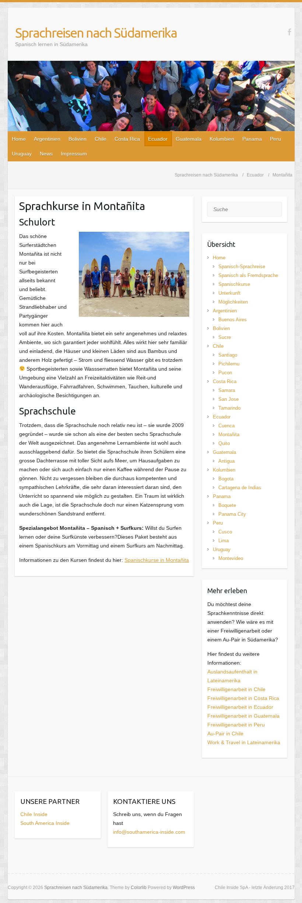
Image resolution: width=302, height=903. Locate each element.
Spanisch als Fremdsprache (248, 275)
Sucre (224, 337)
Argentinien (47, 139)
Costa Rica (127, 139)
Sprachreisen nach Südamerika (96, 32)
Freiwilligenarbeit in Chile (236, 689)
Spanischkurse (234, 284)
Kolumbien (222, 139)
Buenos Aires (232, 319)
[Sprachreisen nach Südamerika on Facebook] (289, 31)
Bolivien (78, 139)
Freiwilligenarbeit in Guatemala (243, 716)
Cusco (225, 532)
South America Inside (45, 823)
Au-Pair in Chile (225, 733)
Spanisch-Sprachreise (241, 266)
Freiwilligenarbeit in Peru (236, 725)
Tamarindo (229, 408)
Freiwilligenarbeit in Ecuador (240, 707)
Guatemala (188, 139)
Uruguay (22, 154)
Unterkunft (229, 293)
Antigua (226, 461)
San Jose (228, 399)
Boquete (227, 505)
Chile (100, 139)
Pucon (225, 372)
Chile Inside (34, 814)
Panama (252, 139)
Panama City (232, 514)
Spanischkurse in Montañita (156, 560)
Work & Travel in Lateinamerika (243, 742)
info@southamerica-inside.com (149, 832)
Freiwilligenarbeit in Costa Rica (243, 698)
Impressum (74, 154)
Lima (223, 540)
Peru (275, 139)
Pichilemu (228, 364)
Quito (224, 443)
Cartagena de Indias (239, 487)
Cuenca (226, 425)
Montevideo (230, 558)
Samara (226, 390)
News (46, 154)
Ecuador (158, 139)
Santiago (227, 355)
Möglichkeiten (233, 302)
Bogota (225, 479)
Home (19, 139)
